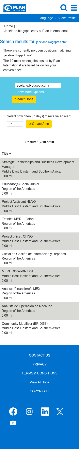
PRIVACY (39, 364)
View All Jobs (39, 382)
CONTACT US (39, 355)
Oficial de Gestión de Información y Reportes (34, 254)
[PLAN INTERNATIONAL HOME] (13, 8)
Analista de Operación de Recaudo (27, 306)
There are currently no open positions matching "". (37, 53)
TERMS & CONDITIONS (40, 373)
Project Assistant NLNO (19, 201)
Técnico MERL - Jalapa (18, 219)
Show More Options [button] (29, 92)
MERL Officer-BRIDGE (18, 271)
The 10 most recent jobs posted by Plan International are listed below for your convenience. (31, 65)
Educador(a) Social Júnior (20, 184)
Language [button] (46, 18)
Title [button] (5, 153)
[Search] (64, 7)
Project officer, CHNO (17, 236)
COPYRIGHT (39, 391)
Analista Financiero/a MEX (21, 289)
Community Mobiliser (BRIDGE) (25, 323)
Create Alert (40, 123)
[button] (74, 8)
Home (8, 26)
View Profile (67, 18)
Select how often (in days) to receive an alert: (39, 116)
